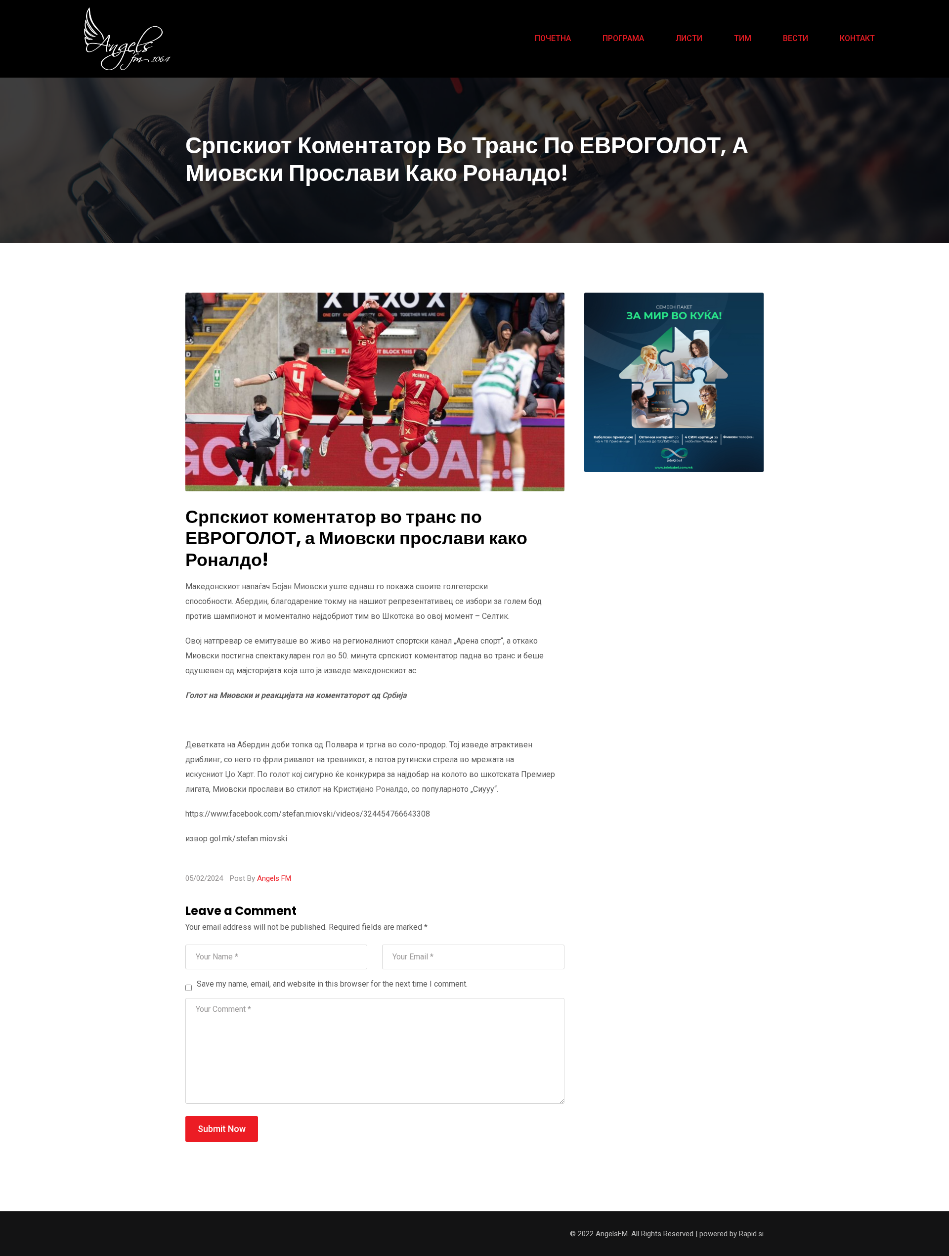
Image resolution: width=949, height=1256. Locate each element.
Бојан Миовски (299, 586)
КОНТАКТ (857, 38)
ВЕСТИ (795, 38)
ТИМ (742, 38)
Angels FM (274, 878)
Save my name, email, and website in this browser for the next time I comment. (332, 984)
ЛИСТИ (689, 38)
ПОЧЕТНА (553, 38)
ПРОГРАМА (623, 38)
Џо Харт (239, 774)
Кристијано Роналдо (370, 789)
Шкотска (398, 616)
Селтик (495, 616)
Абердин (251, 601)
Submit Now (222, 1129)
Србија (394, 695)
